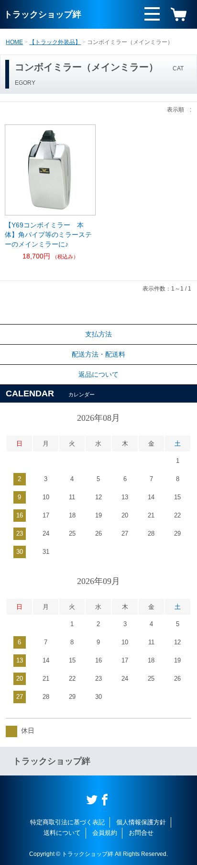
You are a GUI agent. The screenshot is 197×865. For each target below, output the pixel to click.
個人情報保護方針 (141, 822)
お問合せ (141, 832)
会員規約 (104, 832)
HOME (14, 42)
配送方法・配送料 (98, 354)
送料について (62, 832)
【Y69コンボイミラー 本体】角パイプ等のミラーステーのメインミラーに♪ (48, 234)
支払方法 (98, 334)
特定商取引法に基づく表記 (67, 822)
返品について (98, 374)
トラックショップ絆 (42, 14)
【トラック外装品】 (55, 42)
